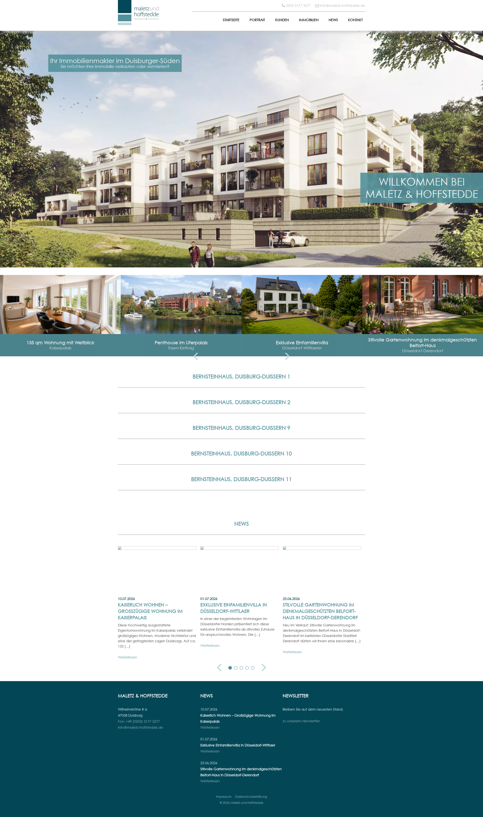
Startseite (231, 20)
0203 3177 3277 (298, 6)
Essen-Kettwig (181, 348)
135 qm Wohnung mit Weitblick (60, 342)
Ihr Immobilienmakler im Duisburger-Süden (115, 60)
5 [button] (253, 668)
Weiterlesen (127, 657)
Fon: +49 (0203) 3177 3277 (139, 721)
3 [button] (241, 668)
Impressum (224, 797)
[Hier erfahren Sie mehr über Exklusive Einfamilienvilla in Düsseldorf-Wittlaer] (302, 304)
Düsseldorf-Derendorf (422, 350)
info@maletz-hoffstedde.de (342, 6)
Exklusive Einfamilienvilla (302, 342)
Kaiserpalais (60, 348)
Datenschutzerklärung (251, 797)
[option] (241, 149)
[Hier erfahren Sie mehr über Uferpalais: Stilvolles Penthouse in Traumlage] (181, 304)
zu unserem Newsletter (301, 721)
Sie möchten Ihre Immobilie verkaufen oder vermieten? (115, 66)
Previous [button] (195, 356)
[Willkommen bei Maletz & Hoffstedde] (138, 22)
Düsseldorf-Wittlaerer (302, 348)
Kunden (282, 20)
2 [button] (236, 668)
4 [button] (247, 668)
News (333, 20)
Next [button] (287, 356)
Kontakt (355, 20)
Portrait (257, 20)
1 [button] (230, 668)
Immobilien (308, 20)
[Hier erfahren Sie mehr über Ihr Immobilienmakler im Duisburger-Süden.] (241, 149)
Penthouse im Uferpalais (181, 342)
